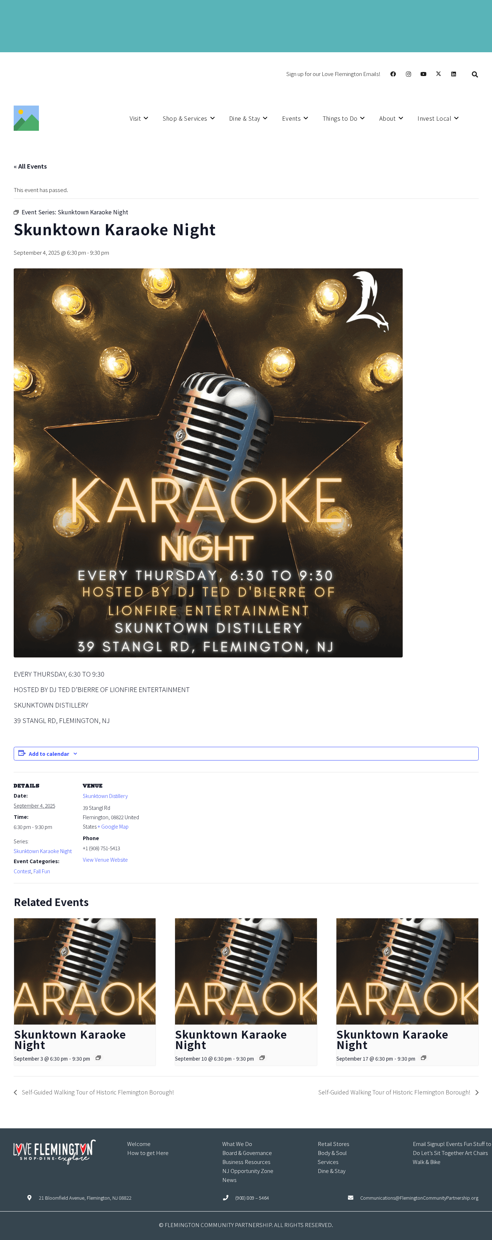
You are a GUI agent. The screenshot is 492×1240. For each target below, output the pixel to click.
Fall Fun (41, 871)
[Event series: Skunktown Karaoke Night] (98, 1058)
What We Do (237, 1143)
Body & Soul (332, 1152)
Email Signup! (429, 1143)
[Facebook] (393, 74)
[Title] (26, 118)
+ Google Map (113, 826)
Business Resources (246, 1161)
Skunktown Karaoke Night (43, 851)
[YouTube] (423, 74)
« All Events (30, 166)
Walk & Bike (426, 1161)
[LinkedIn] (453, 74)
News (229, 1179)
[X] (438, 74)
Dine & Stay (331, 1170)
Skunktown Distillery (105, 795)
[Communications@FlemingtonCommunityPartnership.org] (354, 1197)
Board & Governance (247, 1152)
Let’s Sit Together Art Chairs (454, 1152)
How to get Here (148, 1152)
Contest (22, 871)
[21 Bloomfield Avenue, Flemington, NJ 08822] (33, 1197)
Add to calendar (49, 753)
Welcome (139, 1143)
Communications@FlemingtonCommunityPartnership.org (419, 1197)
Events (454, 1143)
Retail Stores (333, 1143)
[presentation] (85, 971)
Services (328, 1161)
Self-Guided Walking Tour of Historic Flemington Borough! (97, 1092)
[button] (475, 74)
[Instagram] (408, 74)
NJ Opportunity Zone (247, 1170)
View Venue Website (105, 859)
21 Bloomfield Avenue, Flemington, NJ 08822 (85, 1197)
